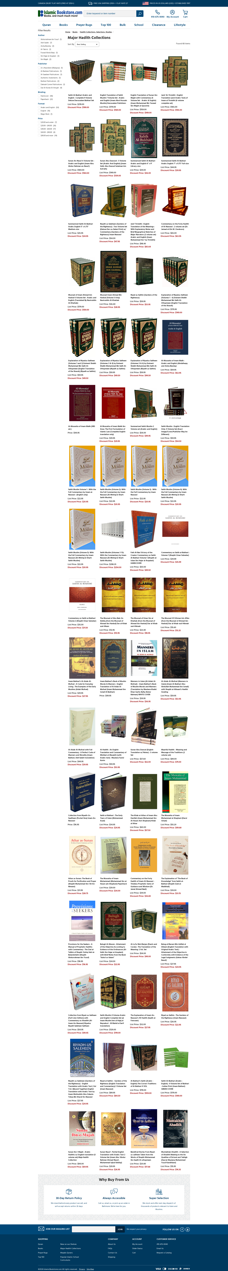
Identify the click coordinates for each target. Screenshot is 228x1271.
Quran (46, 24)
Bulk (123, 24)
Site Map (90, 1269)
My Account (137, 1244)
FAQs (110, 1248)
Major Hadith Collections (70, 1248)
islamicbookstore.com (60, 13)
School (138, 24)
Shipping (111, 1257)
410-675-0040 (162, 1244)
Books (63, 24)
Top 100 (106, 24)
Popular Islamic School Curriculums (69, 1258)
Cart (134, 1252)
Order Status (137, 1248)
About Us (112, 1244)
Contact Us (112, 1252)
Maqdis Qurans (66, 1252)
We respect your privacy (136, 1229)
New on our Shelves (68, 1244)
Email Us (160, 1248)
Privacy (82, 1269)
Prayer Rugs (84, 24)
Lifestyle (180, 24)
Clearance (158, 24)
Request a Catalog (164, 1252)
